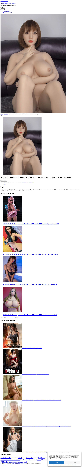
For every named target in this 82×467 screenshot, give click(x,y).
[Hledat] (17, 317)
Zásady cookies (55, 464)
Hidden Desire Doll (15, 460)
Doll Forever (41, 458)
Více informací (3, 180)
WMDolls (6, 114)
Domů (2, 114)
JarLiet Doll (33, 460)
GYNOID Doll (6, 460)
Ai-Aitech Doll (15, 458)
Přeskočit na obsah (4, 1)
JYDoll (43, 460)
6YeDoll (3, 458)
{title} (75, 464)
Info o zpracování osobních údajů (18, 463)
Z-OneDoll (15, 462)
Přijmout (56, 462)
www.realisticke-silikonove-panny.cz (8, 3)
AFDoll (8, 458)
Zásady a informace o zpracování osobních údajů (66, 464)
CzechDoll (36, 458)
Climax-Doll (29, 458)
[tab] (42, 184)
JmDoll (39, 460)
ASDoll (20, 458)
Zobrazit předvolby (72, 462)
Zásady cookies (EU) (7, 12)
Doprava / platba (6, 11)
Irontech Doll (25, 460)
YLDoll (10, 462)
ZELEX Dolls (22, 462)
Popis (4, 184)
